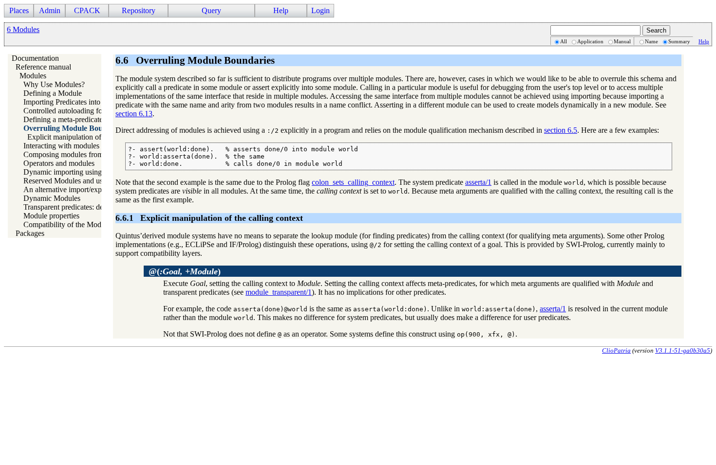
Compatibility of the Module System (79, 224)
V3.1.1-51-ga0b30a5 (682, 350)
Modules (32, 76)
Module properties (51, 216)
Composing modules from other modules (86, 154)
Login (320, 10)
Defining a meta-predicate (63, 119)
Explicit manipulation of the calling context (93, 137)
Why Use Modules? (54, 84)
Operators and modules (58, 163)
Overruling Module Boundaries (75, 128)
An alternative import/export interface (80, 189)
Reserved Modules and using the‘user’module (94, 181)
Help (703, 41)
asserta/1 (478, 182)
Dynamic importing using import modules (87, 172)
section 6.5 (560, 130)
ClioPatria (616, 350)
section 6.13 (133, 113)
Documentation (35, 58)
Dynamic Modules (51, 198)
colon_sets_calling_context (353, 182)
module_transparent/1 (278, 292)
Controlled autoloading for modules (77, 111)
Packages (30, 233)
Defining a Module (52, 93)
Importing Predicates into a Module (77, 102)
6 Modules (23, 29)
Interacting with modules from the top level (89, 146)
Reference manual (43, 67)
